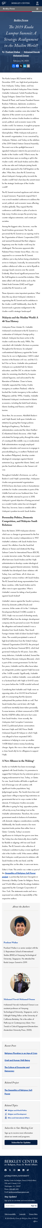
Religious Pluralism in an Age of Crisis (21, 1053)
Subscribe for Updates (21, 1142)
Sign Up (34, 1206)
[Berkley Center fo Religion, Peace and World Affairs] (21, 1163)
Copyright (22, 1214)
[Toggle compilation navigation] (37, 8)
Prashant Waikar (13, 52)
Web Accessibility (10, 1214)
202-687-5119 (14, 1189)
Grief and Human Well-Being (17, 1060)
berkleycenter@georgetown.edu (19, 1192)
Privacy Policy (33, 1214)
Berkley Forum (9, 9)
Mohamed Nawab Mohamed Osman (19, 999)
